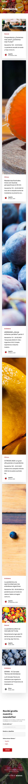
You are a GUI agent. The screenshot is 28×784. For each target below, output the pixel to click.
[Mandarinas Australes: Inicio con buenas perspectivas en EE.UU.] (14, 131)
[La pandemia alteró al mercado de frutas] (14, 627)
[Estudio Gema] (19, 775)
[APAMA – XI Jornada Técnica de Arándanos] (14, 671)
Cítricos (6, 177)
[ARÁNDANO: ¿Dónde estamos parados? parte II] (14, 279)
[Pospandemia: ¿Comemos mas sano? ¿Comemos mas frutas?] (14, 38)
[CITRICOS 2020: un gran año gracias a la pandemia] (14, 420)
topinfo (10, 54)
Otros (9, 688)
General (6, 34)
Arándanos (7, 328)
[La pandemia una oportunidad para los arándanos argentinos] (14, 544)
